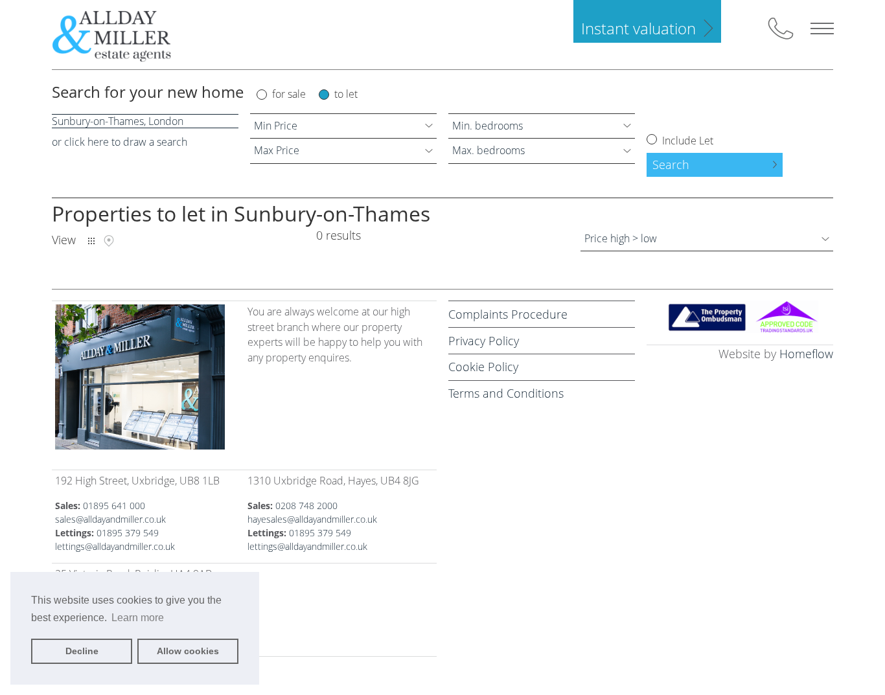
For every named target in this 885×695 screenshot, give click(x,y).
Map (109, 241)
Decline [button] (81, 651)
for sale (289, 94)
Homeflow (806, 353)
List (91, 241)
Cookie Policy (483, 366)
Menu (822, 28)
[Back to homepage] (122, 34)
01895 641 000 (114, 505)
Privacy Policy (483, 340)
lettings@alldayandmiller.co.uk (115, 546)
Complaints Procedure (508, 314)
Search (670, 164)
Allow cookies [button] (188, 651)
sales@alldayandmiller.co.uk (110, 519)
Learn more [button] (137, 617)
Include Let (686, 140)
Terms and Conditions (506, 393)
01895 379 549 (128, 533)
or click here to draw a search (119, 142)
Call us (781, 28)
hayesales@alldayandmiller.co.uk (312, 519)
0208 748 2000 (306, 505)
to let (346, 94)
